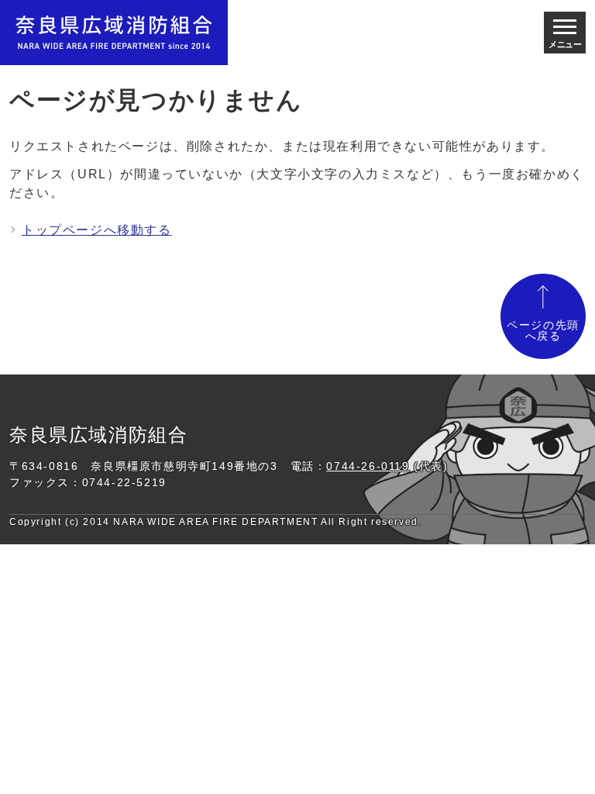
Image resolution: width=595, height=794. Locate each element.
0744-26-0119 (367, 466)
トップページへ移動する (97, 229)
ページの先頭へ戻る (543, 330)
